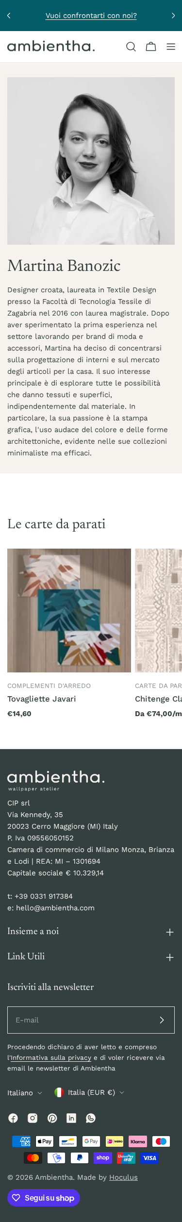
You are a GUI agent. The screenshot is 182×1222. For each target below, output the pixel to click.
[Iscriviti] (161, 1020)
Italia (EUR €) (91, 1092)
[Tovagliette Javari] (69, 610)
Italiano (20, 1092)
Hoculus (123, 1177)
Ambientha (54, 1177)
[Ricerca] (131, 46)
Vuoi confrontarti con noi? (91, 15)
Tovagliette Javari (41, 698)
